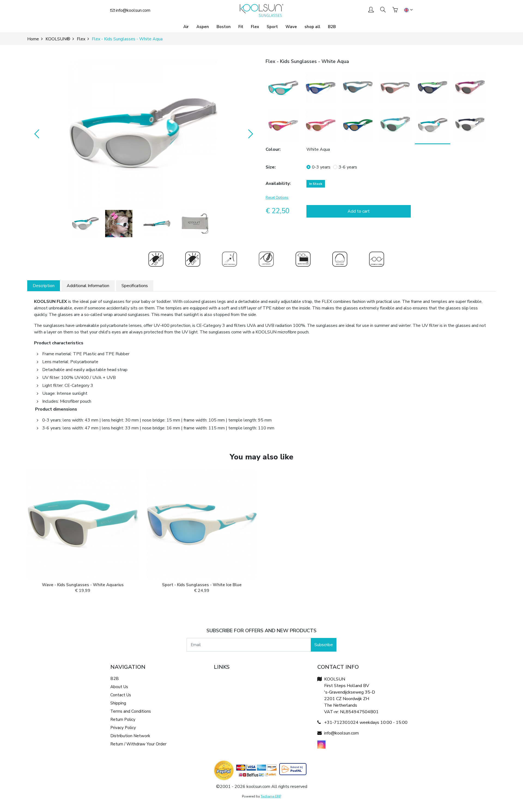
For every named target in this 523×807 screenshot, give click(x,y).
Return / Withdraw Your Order (138, 744)
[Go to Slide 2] (118, 223)
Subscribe (323, 645)
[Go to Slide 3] (157, 223)
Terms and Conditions (130, 711)
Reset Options (277, 197)
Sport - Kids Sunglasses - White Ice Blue (202, 585)
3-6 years (348, 167)
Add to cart (359, 211)
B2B (332, 26)
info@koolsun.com (133, 10)
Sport (272, 26)
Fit (240, 26)
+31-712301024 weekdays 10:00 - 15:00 (366, 722)
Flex (255, 26)
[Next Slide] (249, 133)
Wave (291, 26)
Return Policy (122, 719)
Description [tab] (43, 286)
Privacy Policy (123, 727)
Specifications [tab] (134, 286)
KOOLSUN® (57, 39)
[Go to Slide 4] (195, 223)
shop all (312, 26)
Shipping (118, 703)
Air (186, 26)
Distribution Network (130, 736)
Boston (224, 26)
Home (33, 39)
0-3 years (321, 167)
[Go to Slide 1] (85, 223)
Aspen (202, 26)
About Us (119, 686)
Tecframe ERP (271, 796)
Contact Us (120, 695)
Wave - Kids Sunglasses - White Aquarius (83, 585)
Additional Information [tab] (88, 286)
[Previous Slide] (35, 133)
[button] (142, 134)
